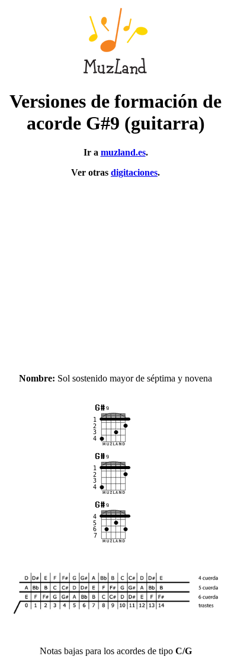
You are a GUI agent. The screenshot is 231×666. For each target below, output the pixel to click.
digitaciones (134, 172)
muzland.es (123, 152)
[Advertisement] (115, 270)
